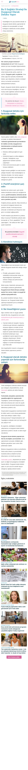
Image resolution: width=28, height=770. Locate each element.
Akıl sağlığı (4, 496)
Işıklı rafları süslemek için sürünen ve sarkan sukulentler (14, 565)
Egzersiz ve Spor (5, 625)
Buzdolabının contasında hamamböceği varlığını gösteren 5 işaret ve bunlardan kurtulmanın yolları (13, 544)
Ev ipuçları (4, 540)
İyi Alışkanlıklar (15, 5)
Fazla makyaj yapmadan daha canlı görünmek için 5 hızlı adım (13, 607)
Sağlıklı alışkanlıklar (5, 5)
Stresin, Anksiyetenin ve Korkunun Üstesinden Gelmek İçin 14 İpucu (14, 103)
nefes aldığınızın (22, 137)
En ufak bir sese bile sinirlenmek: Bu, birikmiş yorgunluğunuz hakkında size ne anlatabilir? (13, 521)
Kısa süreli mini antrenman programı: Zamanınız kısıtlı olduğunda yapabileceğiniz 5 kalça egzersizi (14, 629)
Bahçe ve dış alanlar (6, 562)
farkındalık (4, 390)
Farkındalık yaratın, (6, 459)
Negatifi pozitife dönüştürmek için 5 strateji (15, 234)
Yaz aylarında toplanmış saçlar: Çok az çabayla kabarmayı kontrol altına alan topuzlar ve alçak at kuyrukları (13, 651)
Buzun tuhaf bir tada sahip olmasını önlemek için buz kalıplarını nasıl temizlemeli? (13, 586)
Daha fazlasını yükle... (14, 657)
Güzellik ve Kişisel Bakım (7, 605)
